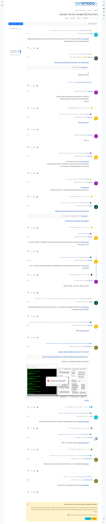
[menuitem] (2, 2)
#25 (28, 325)
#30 (28, 480)
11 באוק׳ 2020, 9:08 (79, 182)
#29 (28, 458)
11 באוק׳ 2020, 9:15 (80, 301)
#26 (28, 346)
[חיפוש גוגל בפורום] (103, 15)
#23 (28, 280)
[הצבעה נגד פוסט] (28, 48)
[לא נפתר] (103, 8)
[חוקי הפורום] (103, 2)
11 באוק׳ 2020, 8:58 (79, 91)
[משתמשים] (103, 12)
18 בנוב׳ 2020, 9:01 (76, 346)
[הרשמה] (2, 5)
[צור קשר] (103, 18)
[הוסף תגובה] (37, 48)
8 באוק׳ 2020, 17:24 (82, 33)
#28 (28, 437)
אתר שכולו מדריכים (71, 82)
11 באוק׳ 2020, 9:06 (79, 135)
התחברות (88, 518)
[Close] (28, 504)
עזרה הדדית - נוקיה (93, 18)
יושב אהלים (90, 91)
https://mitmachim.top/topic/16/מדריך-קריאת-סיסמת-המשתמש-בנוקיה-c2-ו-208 (63, 343)
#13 (28, 33)
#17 (27, 135)
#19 (28, 182)
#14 (28, 57)
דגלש (91, 33)
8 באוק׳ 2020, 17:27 (75, 57)
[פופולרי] (103, 5)
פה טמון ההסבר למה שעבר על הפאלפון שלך (77, 221)
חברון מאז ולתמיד (88, 346)
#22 (28, 260)
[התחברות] (2, 2)
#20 (28, 205)
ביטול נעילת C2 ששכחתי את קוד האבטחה (65, 62)
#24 (28, 301)
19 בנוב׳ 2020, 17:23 (79, 437)
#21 (28, 236)
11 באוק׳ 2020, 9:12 (80, 205)
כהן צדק (91, 205)
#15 (28, 91)
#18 (28, 156)
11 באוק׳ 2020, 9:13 (79, 260)
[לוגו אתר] (86, 4)
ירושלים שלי (87, 30)
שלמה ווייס (90, 437)
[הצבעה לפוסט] (34, 48)
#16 (28, 117)
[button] (103, 518)
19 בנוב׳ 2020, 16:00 (82, 416)
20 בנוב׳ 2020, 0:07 (76, 458)
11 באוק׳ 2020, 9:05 (79, 117)
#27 (28, 416)
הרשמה (94, 518)
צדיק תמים (90, 57)
